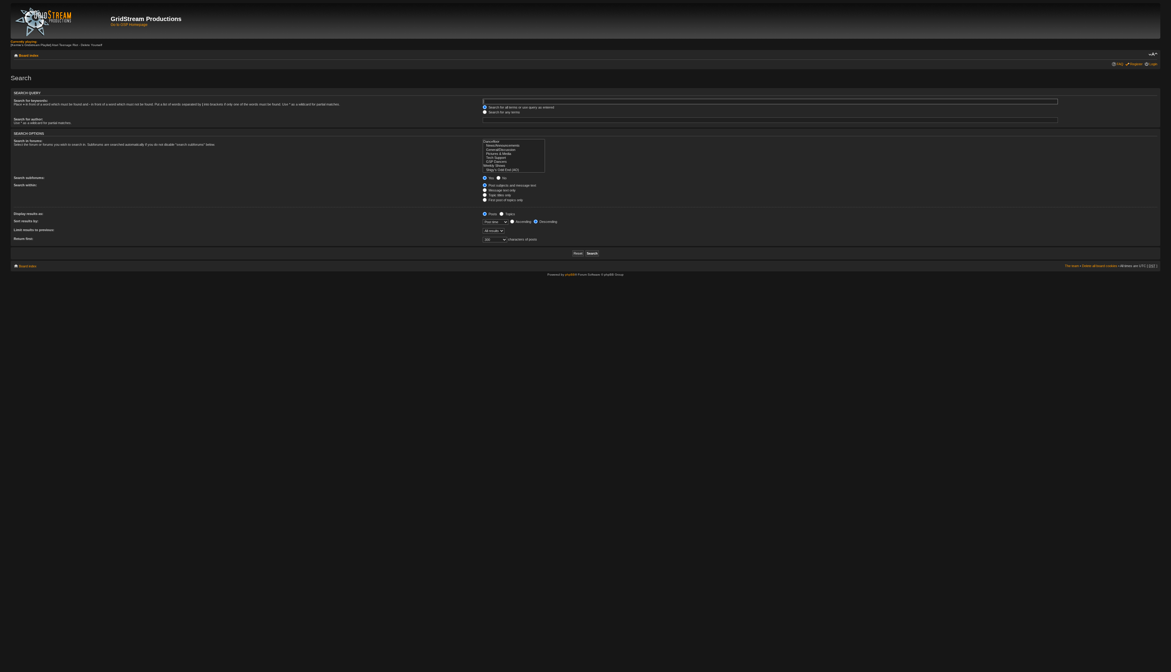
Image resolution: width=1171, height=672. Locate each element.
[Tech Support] (513, 158)
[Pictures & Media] (513, 154)
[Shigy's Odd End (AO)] (513, 170)
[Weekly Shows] (513, 166)
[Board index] (61, 21)
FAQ (1120, 64)
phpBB (570, 274)
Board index (28, 55)
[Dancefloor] (513, 142)
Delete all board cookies (1099, 266)
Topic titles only (499, 195)
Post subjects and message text (512, 185)
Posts (492, 214)
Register (1136, 64)
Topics (509, 214)
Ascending (523, 221)
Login (1153, 64)
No (504, 178)
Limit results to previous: (34, 230)
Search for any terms (504, 112)
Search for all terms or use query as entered (521, 107)
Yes (491, 178)
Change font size (1152, 54)
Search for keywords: (31, 100)
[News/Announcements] (513, 146)
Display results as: (28, 214)
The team (1072, 266)
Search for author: (28, 119)
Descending (548, 221)
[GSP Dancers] (513, 162)
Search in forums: (28, 141)
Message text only (502, 190)
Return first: (23, 239)
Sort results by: (26, 221)
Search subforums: (29, 178)
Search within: (25, 185)
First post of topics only (505, 200)
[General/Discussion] (513, 150)
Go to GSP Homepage (129, 25)
